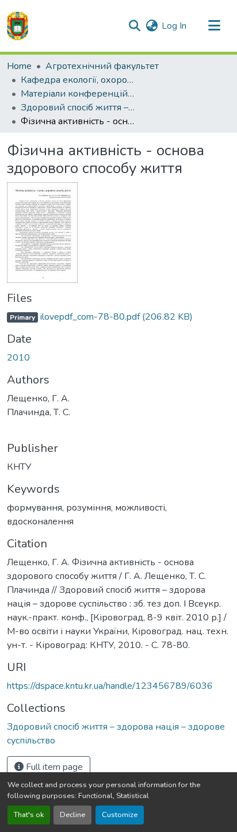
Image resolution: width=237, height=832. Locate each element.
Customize (119, 815)
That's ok (29, 815)
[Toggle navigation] (214, 26)
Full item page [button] (53, 767)
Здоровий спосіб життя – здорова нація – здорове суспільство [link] (78, 107)
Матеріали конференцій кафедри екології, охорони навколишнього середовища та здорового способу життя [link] (78, 93)
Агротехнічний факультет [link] (102, 66)
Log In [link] (174, 26)
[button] (17, 25)
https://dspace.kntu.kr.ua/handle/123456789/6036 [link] (110, 686)
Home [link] (19, 66)
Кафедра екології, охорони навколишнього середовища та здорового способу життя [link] (78, 80)
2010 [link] (18, 357)
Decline (72, 815)
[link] (118, 317)
